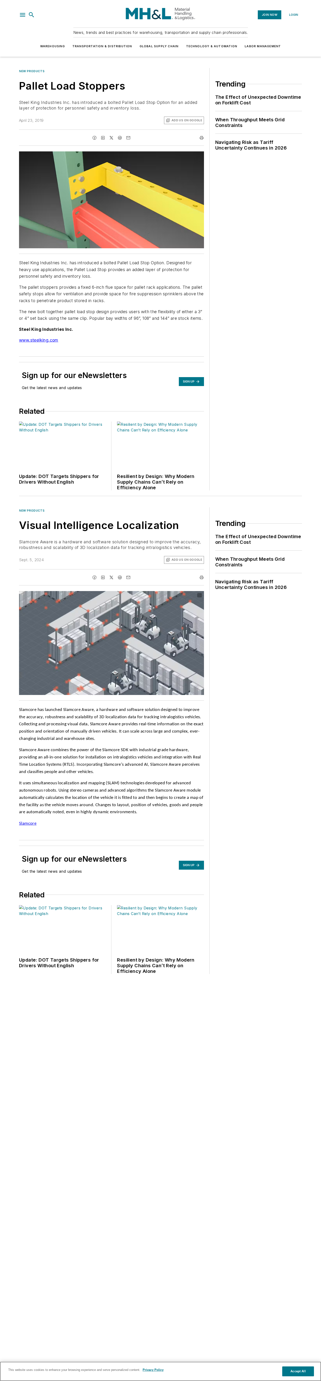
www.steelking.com (38, 340)
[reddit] (119, 137)
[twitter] (111, 137)
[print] (201, 137)
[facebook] (94, 137)
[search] (31, 14)
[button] (22, 14)
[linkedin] (103, 137)
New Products (31, 71)
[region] (160, 1371)
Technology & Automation (211, 46)
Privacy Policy (153, 1370)
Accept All (297, 1371)
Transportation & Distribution (102, 46)
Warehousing (52, 46)
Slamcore (27, 823)
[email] (128, 137)
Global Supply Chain (159, 46)
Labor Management (263, 46)
